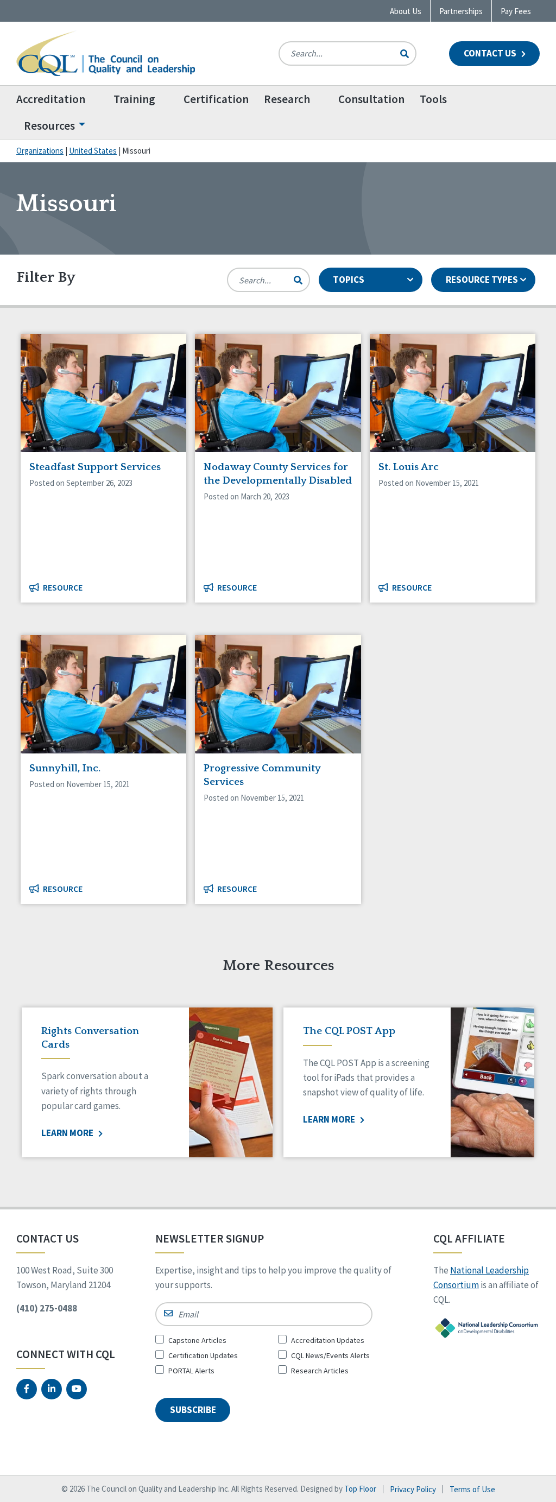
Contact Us (491, 53)
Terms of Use (472, 1489)
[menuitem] (61, 99)
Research (287, 99)
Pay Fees (516, 11)
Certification (216, 99)
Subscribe (193, 1410)
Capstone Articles (197, 1340)
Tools (433, 99)
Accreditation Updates (327, 1340)
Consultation (371, 99)
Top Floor (360, 1489)
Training (134, 99)
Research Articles (320, 1371)
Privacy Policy (413, 1489)
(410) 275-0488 (46, 1308)
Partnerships (461, 11)
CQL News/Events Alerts (330, 1355)
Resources (49, 125)
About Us (405, 11)
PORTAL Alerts (191, 1371)
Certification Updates (203, 1355)
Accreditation (50, 99)
